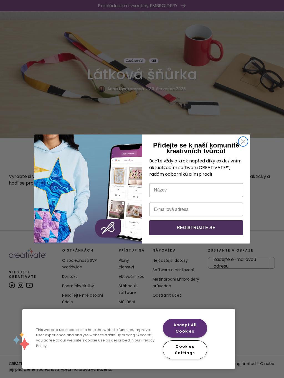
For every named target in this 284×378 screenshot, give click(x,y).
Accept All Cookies (184, 328)
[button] (21, 341)
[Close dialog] (243, 141)
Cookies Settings (185, 350)
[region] (128, 339)
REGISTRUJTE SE (196, 227)
